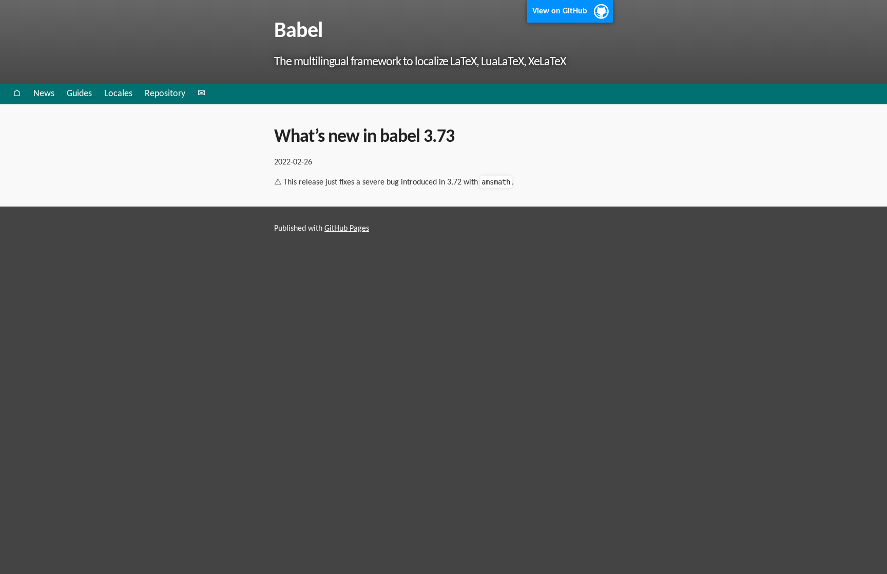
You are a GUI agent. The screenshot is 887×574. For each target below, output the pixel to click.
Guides (79, 94)
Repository (165, 94)
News (43, 94)
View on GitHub (559, 11)
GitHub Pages (346, 229)
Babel (298, 32)
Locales (118, 94)
